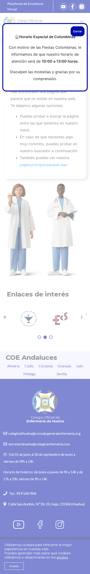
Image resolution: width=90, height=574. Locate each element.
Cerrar (77, 31)
